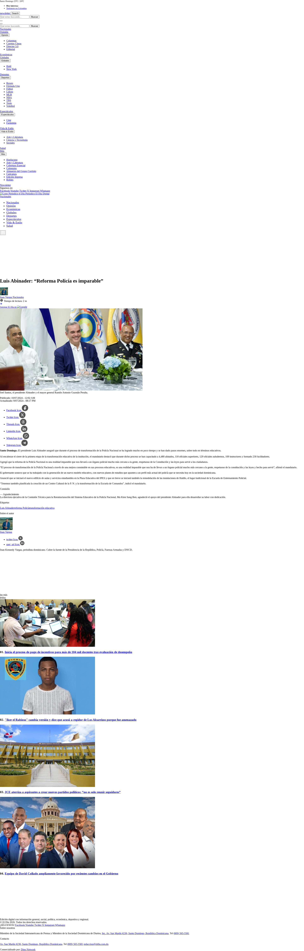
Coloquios (11, 168)
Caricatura (11, 174)
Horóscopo (11, 159)
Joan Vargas (6, 297)
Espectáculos (6, 111)
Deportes (4, 74)
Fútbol (9, 89)
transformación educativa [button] (41, 508)
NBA (9, 97)
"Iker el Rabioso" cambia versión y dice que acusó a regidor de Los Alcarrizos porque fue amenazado (70, 719)
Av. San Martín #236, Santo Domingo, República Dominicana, (31, 944)
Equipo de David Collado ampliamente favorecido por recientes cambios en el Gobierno (61, 873)
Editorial (10, 49)
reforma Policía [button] (21, 508)
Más (2, 151)
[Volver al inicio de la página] (3, 232)
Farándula (11, 123)
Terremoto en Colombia (16, 8)
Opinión (4, 32)
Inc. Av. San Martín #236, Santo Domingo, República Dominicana (135, 933)
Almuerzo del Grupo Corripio (21, 171)
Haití (8, 66)
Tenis (9, 103)
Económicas (6, 54)
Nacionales (5, 29)
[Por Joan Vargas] (4, 294)
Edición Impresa (14, 177)
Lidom (9, 91)
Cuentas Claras (13, 43)
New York (11, 69)
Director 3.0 (12, 46)
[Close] (1, 23)
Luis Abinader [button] (7, 508)
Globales (4, 57)
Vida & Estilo (7, 128)
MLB (9, 94)
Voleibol (10, 106)
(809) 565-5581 (181, 933)
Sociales (10, 142)
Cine (8, 120)
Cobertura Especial (15, 165)
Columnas (11, 40)
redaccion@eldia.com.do (96, 944)
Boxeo (9, 83)
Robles (9, 179)
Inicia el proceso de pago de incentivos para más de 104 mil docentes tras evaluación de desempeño (68, 652)
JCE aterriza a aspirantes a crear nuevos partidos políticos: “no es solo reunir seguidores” (63, 792)
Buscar (34, 17)
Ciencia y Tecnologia (17, 140)
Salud (3, 148)
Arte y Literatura (14, 137)
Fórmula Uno (13, 86)
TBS (8, 100)
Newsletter (5, 185)
